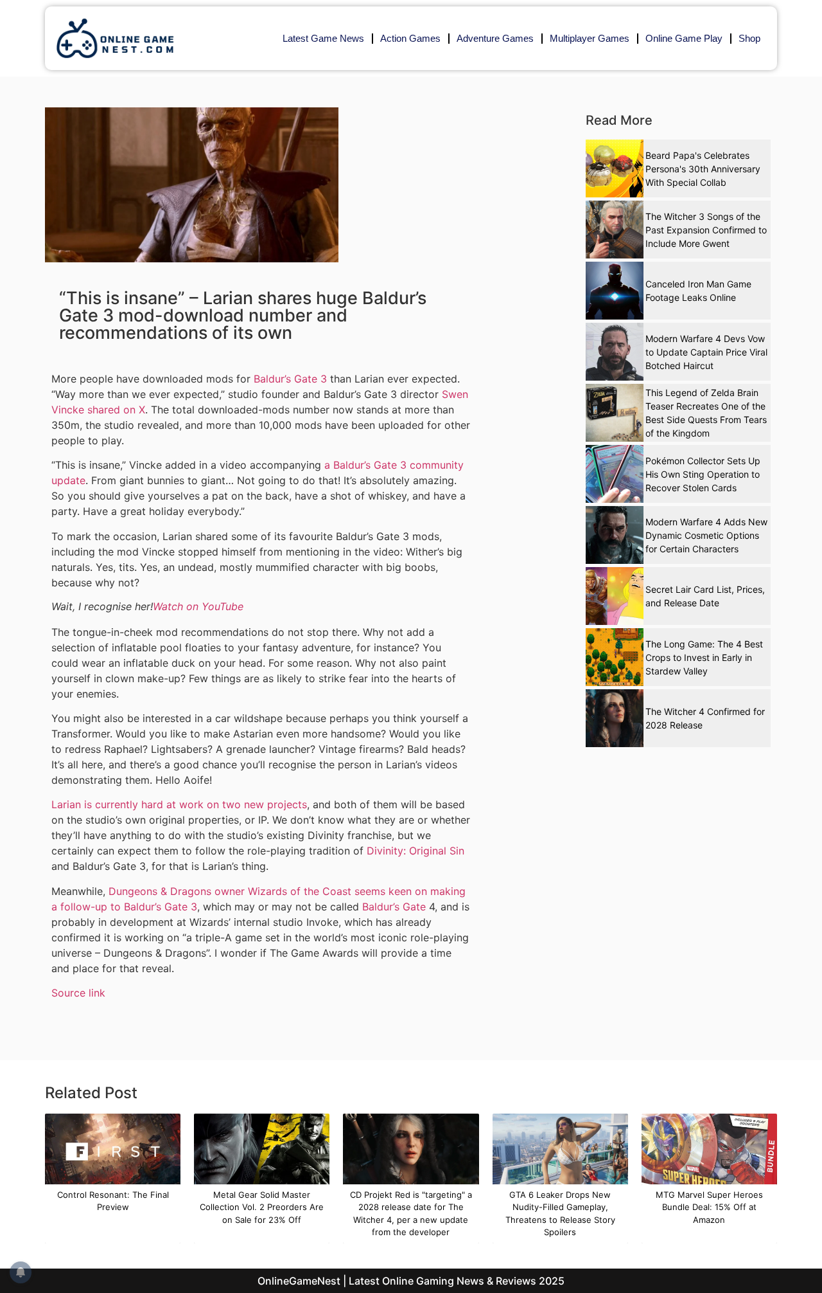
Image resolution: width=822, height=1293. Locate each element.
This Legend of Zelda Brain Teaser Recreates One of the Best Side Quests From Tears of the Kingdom (706, 413)
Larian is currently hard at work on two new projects (179, 804)
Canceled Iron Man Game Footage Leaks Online (698, 290)
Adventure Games (495, 38)
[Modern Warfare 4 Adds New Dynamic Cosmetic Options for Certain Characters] (614, 535)
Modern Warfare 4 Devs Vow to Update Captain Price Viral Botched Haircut (706, 352)
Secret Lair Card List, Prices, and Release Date (705, 596)
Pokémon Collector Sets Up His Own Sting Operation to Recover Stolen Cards (702, 474)
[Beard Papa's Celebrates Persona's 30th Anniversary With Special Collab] (614, 168)
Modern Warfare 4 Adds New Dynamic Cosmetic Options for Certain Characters (706, 535)
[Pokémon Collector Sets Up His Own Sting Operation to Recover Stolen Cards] (614, 474)
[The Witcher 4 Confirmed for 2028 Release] (614, 718)
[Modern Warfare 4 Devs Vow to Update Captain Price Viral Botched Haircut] (614, 352)
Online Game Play (683, 38)
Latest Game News (323, 38)
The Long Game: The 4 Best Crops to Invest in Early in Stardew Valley (704, 657)
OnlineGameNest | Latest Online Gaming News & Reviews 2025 (411, 1280)
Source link (78, 992)
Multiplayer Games (589, 38)
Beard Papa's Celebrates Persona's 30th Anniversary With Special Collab (702, 169)
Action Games (410, 38)
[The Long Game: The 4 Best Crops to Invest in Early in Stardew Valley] (614, 657)
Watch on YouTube (198, 606)
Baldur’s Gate (394, 906)
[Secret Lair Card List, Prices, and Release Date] (614, 596)
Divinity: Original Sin (415, 850)
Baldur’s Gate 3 (290, 378)
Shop (749, 38)
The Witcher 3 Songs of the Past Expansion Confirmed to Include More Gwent (706, 230)
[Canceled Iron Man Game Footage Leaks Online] (614, 291)
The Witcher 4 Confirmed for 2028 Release (705, 718)
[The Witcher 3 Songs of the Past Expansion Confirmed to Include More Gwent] (614, 229)
